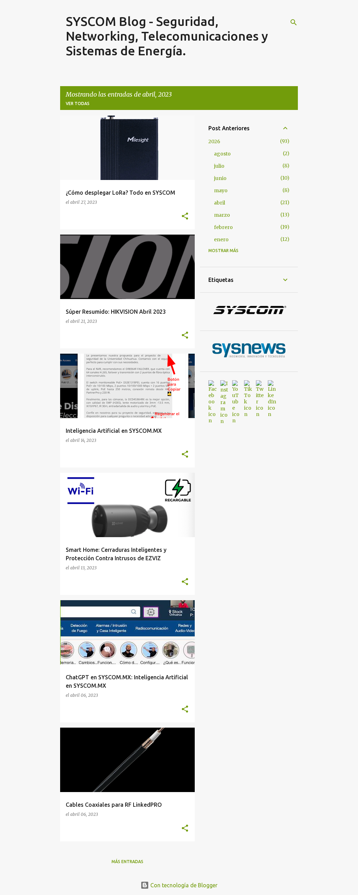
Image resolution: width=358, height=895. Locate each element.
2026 (214, 141)
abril (219, 203)
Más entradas (127, 861)
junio (220, 178)
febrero (223, 227)
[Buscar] (293, 22)
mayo (221, 190)
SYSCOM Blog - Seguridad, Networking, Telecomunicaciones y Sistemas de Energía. (167, 36)
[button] (185, 216)
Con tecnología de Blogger (183, 885)
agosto (222, 154)
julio (219, 166)
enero (221, 239)
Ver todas (78, 103)
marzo (222, 215)
